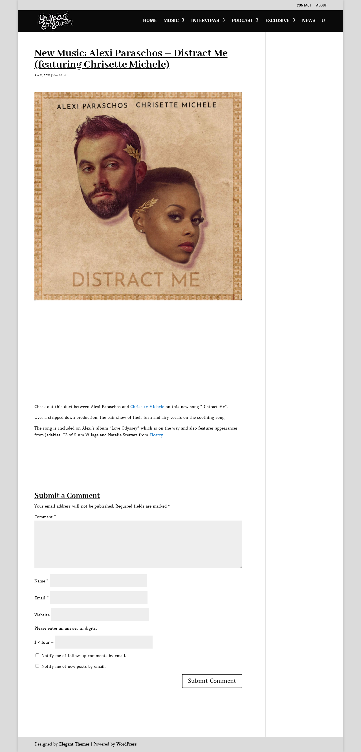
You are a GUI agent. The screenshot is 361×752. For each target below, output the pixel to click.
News (308, 21)
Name (41, 581)
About (321, 6)
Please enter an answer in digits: (65, 628)
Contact (304, 6)
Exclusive (277, 21)
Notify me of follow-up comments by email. (83, 655)
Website (42, 614)
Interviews (205, 21)
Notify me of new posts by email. (73, 666)
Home (150, 21)
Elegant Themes (74, 744)
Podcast (242, 21)
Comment (45, 516)
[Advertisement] (137, 451)
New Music (59, 75)
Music (171, 21)
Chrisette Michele (147, 406)
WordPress (126, 744)
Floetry (156, 434)
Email (41, 598)
